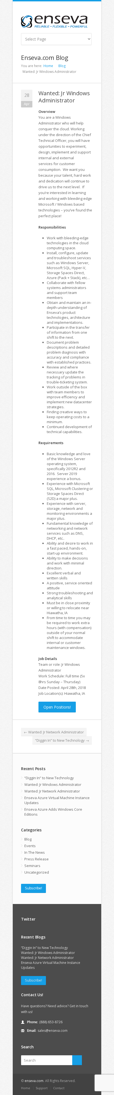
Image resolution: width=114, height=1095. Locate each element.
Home (48, 65)
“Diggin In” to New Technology (62, 740)
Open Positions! (57, 707)
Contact (58, 1088)
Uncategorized (36, 872)
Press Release (36, 859)
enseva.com (34, 1080)
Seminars (32, 865)
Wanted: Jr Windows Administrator (64, 96)
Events (30, 845)
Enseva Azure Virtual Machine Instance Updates (57, 800)
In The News (34, 852)
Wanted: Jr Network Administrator (54, 732)
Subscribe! (33, 887)
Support (42, 1088)
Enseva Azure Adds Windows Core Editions (53, 812)
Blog (62, 65)
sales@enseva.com (53, 1030)
